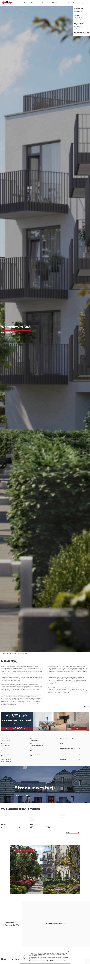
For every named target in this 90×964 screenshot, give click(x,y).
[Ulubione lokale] (79, 3)
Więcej (83, 706)
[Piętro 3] (40, 821)
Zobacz (16, 795)
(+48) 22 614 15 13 (78, 17)
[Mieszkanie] (10, 815)
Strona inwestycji (7, 332)
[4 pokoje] (69, 817)
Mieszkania (5, 653)
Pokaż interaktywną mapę (54, 923)
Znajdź (68, 832)
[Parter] (40, 815)
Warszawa (13, 653)
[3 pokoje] (69, 815)
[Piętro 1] (40, 817)
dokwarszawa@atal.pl (79, 19)
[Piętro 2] (40, 819)
